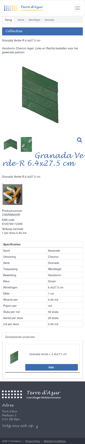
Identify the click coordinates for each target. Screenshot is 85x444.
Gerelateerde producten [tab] (20, 337)
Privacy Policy (32, 441)
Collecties (13, 31)
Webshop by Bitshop (55, 441)
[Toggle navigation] (77, 8)
